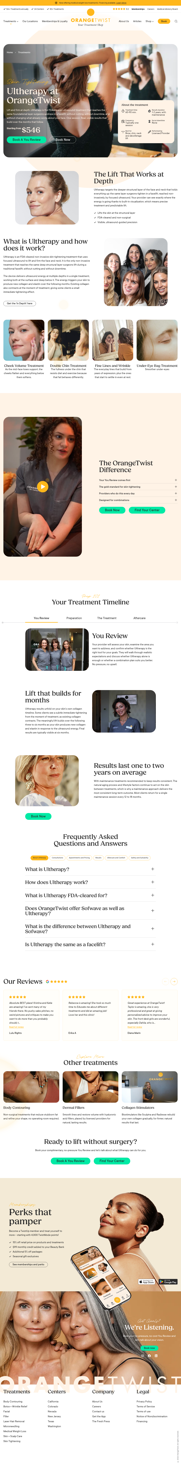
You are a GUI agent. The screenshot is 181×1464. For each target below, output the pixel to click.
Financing (142, 1421)
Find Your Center (147, 510)
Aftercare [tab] (139, 618)
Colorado (53, 1406)
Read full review (16, 1027)
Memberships (138, 9)
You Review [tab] (41, 618)
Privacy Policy (144, 1401)
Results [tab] (98, 858)
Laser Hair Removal (13, 1421)
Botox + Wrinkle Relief (15, 1406)
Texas (51, 1421)
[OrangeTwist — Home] (90, 21)
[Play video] (42, 486)
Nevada (52, 1411)
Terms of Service (146, 1406)
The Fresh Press (101, 1421)
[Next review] (174, 981)
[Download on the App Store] (146, 1282)
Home (10, 52)
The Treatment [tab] (107, 618)
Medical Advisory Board (167, 9)
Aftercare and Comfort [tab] (116, 858)
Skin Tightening (11, 1441)
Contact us (98, 1411)
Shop (148, 21)
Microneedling (11, 1426)
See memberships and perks (28, 1264)
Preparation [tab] (74, 618)
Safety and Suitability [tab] (139, 858)
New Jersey (54, 1416)
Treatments (9, 21)
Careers (150, 9)
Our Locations (30, 21)
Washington (54, 1426)
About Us (124, 21)
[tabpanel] (90, 649)
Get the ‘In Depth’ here (19, 303)
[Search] (176, 21)
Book (164, 21)
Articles (137, 21)
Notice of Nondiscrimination (152, 1416)
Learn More (121, 3)
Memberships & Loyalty (55, 21)
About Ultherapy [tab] (39, 858)
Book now (149, 1348)
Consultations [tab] (57, 858)
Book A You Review (27, 140)
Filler (6, 1416)
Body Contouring (12, 1401)
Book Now (63, 140)
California (53, 1401)
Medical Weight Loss (14, 1431)
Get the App (99, 1416)
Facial (6, 1411)
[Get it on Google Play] (168, 1282)
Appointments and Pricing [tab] (79, 858)
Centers (57, 1391)
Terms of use (144, 1411)
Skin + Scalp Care (12, 1436)
